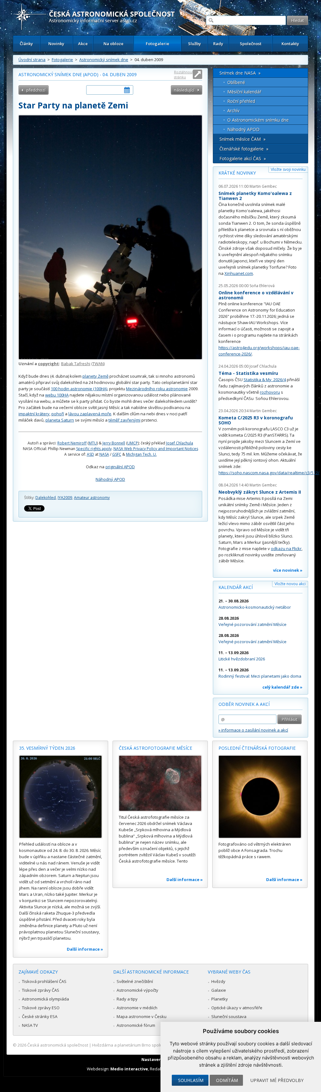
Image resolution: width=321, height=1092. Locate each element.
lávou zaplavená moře (89, 414)
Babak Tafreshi (75, 363)
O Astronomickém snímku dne (258, 120)
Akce (83, 43)
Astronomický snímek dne (103, 59)
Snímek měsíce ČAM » (242, 139)
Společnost (250, 43)
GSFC (116, 454)
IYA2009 (65, 497)
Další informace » (85, 949)
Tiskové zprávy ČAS (40, 990)
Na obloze (113, 43)
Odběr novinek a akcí (244, 704)
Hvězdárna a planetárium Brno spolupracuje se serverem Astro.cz (155, 1045)
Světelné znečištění (135, 981)
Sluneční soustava (228, 1016)
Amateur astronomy (92, 497)
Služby (194, 43)
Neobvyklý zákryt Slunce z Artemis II (259, 492)
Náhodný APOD (110, 479)
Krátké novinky (237, 173)
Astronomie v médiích (137, 1008)
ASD (90, 454)
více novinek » (288, 570)
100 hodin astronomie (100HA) (79, 388)
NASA (104, 454)
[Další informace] (60, 796)
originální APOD (120, 467)
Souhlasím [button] (190, 1080)
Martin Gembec (263, 186)
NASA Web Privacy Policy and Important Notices (155, 448)
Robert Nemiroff (72, 443)
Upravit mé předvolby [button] (276, 1080)
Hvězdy (218, 981)
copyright (48, 363)
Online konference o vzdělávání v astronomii (255, 295)
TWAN (98, 363)
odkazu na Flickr (286, 548)
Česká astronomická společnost (57, 1045)
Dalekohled (45, 497)
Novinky (56, 43)
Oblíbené (236, 82)
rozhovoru (270, 392)
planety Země (95, 376)
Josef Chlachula (179, 443)
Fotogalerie (157, 43)
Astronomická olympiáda (45, 999)
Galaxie (218, 990)
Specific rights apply (94, 448)
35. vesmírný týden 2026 (47, 748)
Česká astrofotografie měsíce (155, 748)
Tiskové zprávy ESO (41, 1008)
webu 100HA (57, 395)
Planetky (219, 999)
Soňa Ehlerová (262, 285)
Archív (233, 110)
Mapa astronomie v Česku (141, 1016)
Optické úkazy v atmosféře (236, 1008)
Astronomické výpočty (137, 990)
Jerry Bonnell (114, 443)
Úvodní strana (31, 59)
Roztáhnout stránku (183, 74)
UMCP (132, 443)
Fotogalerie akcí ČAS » (242, 158)
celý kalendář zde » (282, 687)
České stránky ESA (39, 1016)
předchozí (35, 90)
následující (184, 90)
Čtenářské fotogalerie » (243, 149)
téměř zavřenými (124, 420)
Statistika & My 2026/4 (265, 379)
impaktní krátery (34, 414)
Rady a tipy (127, 999)
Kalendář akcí (235, 587)
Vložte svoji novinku (288, 169)
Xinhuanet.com (238, 273)
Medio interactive (129, 1069)
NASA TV (30, 1025)
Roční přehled (241, 101)
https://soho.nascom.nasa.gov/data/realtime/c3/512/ (268, 472)
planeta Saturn (59, 420)
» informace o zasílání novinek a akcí (253, 730)
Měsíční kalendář (244, 92)
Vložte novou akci (290, 583)
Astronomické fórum (136, 1025)
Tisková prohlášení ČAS (44, 981)
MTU (93, 443)
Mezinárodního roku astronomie (157, 388)
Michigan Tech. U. (141, 454)
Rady (218, 43)
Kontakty (290, 43)
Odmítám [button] (227, 1080)
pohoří (57, 414)
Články (26, 43)
